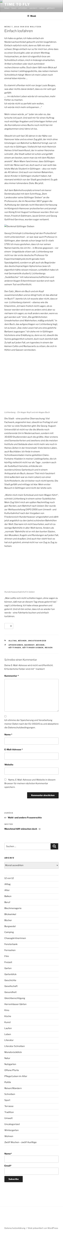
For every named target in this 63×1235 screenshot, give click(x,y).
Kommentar (11, 676)
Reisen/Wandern (13, 1088)
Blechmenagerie (13, 908)
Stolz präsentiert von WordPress (43, 1228)
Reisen (49, 648)
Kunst (7, 1022)
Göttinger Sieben (33, 648)
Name (8, 734)
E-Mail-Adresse (13, 749)
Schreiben (9, 1094)
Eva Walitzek (33, 27)
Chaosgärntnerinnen (15, 938)
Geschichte (10, 980)
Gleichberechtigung (14, 998)
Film (6, 956)
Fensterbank (10, 944)
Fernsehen (10, 950)
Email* (7, 1165)
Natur (7, 1058)
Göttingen (14, 648)
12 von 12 (9, 878)
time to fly (17, 4)
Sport (7, 1100)
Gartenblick (10, 974)
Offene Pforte (11, 1070)
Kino (6, 1010)
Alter (7, 890)
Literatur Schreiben (14, 1046)
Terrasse (8, 1106)
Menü (33, 16)
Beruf (7, 902)
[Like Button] (7, 626)
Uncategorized (37, 641)
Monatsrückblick (13, 1052)
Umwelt (8, 1118)
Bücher (22, 641)
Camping (9, 932)
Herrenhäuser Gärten (15, 1004)
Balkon (7, 896)
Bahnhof (29, 645)
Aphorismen (15, 645)
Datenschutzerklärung (14, 1228)
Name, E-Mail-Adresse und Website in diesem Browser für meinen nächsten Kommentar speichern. (30, 783)
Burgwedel (10, 926)
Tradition (9, 1112)
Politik (7, 1082)
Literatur (9, 1040)
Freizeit (8, 962)
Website (8, 764)
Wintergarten (11, 1130)
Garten (8, 968)
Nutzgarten (10, 1064)
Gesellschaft (11, 986)
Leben (7, 1034)
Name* (8, 1153)
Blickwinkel (10, 914)
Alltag (12, 641)
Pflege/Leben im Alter (15, 1076)
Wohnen (8, 1136)
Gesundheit (10, 992)
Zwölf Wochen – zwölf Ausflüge (20, 1142)
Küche (7, 1016)
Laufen (8, 1028)
